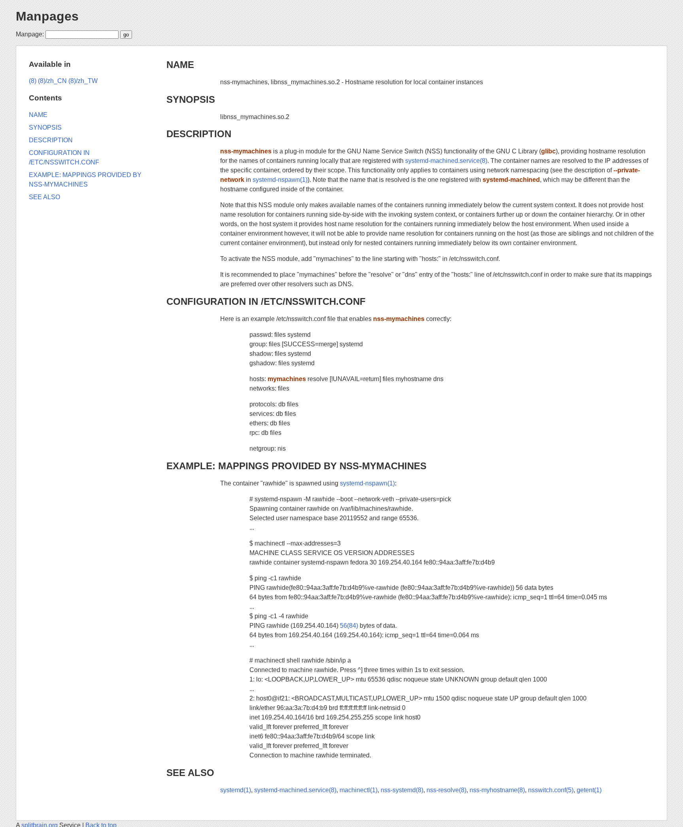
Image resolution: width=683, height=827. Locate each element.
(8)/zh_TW (83, 80)
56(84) (349, 625)
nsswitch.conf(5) (551, 790)
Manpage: (30, 34)
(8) (32, 80)
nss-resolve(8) (446, 790)
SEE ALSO (190, 772)
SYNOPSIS (190, 99)
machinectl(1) (358, 790)
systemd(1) (235, 790)
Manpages (47, 16)
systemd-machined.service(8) (446, 160)
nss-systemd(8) (402, 790)
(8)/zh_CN (52, 80)
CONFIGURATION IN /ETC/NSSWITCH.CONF (266, 301)
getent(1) (589, 790)
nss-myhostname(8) (497, 790)
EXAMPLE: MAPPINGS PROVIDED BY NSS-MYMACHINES (296, 466)
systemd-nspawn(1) (280, 179)
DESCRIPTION (198, 133)
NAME (180, 64)
